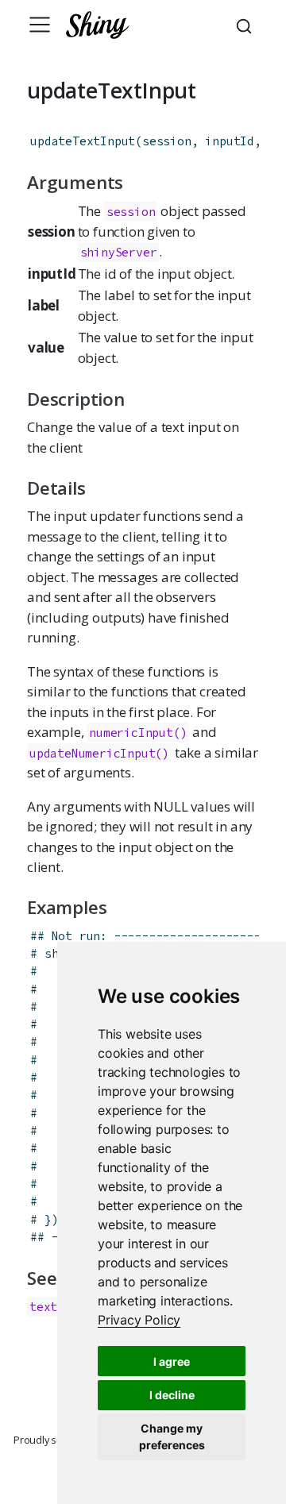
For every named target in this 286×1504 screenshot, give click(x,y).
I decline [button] (172, 1395)
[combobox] (246, 24)
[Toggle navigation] (40, 24)
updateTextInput (82, 140)
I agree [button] (171, 1361)
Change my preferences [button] (172, 1436)
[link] (139, 1320)
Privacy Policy (139, 1320)
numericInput (131, 732)
